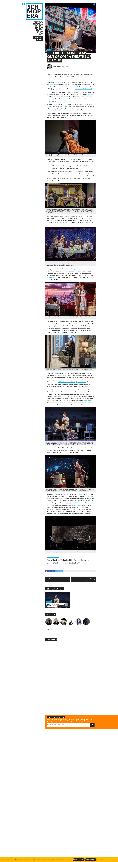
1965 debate (90, 496)
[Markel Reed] (71, 621)
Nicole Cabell (64, 106)
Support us (78, 859)
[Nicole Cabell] (78, 621)
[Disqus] (70, 658)
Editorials (38, 24)
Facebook (51, 571)
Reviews (39, 28)
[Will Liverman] (86, 621)
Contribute (91, 859)
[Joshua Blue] (48, 621)
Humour (39, 26)
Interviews (38, 22)
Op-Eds (40, 32)
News (40, 34)
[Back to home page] (34, 11)
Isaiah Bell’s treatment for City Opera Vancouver (72, 382)
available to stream (52, 84)
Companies (38, 37)
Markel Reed (69, 503)
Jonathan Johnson (76, 505)
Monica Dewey (86, 400)
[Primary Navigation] (23, 4)
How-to (39, 30)
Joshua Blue (50, 277)
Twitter (59, 571)
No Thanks (100, 859)
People (39, 40)
